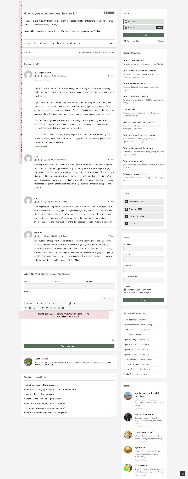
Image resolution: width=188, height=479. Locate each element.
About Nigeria (135, 319)
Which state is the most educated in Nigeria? (46, 412)
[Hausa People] (128, 468)
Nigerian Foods (136, 344)
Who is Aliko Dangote (144, 414)
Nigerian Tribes (136, 354)
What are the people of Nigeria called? (43, 399)
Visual (104, 299)
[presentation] (32, 303)
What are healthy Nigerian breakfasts (140, 70)
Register (161, 41)
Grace (45, 358)
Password (128, 265)
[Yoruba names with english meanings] (128, 396)
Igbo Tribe (134, 334)
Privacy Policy (145, 292)
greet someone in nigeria (90, 52)
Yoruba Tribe (135, 374)
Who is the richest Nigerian (135, 96)
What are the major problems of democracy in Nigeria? (51, 389)
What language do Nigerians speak (42, 385)
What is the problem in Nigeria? (40, 394)
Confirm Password (131, 276)
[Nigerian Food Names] (128, 435)
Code (111, 299)
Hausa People (141, 465)
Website (88, 281)
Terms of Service (129, 292)
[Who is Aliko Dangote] (128, 417)
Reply (112, 76)
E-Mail (57, 281)
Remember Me (133, 41)
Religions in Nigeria (137, 359)
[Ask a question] (182, 473)
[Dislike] (38, 76)
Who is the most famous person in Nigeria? (45, 403)
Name (27, 281)
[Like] (111, 43)
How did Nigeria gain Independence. (139, 122)
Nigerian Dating (136, 339)
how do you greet (107, 52)
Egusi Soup (140, 447)
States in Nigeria (136, 369)
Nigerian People (48, 43)
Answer (27, 291)
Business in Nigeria (137, 324)
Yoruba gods (129, 109)
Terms (126, 287)
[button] (31, 303)
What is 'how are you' (132, 161)
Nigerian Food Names (144, 432)
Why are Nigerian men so (134, 83)
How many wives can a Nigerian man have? (45, 408)
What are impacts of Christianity (138, 148)
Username (128, 244)
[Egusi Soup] (128, 450)
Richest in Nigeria (136, 364)
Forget (159, 28)
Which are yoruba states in (135, 174)
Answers (64, 43)
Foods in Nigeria (136, 329)
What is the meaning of (134, 60)
